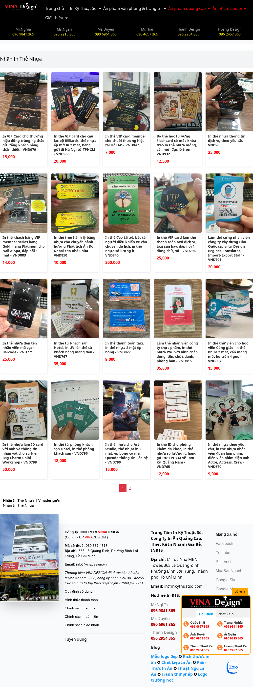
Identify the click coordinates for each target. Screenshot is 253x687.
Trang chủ (54, 8)
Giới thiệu (54, 17)
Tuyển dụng (76, 639)
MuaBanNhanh (229, 571)
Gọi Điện (206, 614)
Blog (155, 647)
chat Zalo (225, 614)
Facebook (224, 543)
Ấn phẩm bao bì (227, 8)
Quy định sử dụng (79, 591)
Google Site (226, 580)
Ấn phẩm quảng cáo (187, 8)
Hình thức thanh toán (81, 600)
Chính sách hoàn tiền (81, 616)
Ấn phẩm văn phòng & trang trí (132, 8)
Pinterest (223, 562)
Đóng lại (240, 591)
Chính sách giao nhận (82, 625)
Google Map (226, 589)
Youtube (223, 552)
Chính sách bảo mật (80, 608)
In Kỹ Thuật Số (83, 8)
